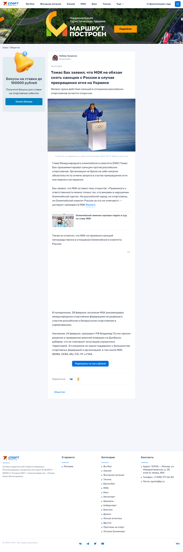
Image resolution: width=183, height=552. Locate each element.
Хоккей (71, 4)
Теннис (107, 4)
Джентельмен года (160, 4)
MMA (83, 4)
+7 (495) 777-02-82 (164, 477)
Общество (15, 48)
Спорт (5, 48)
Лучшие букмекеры (114, 531)
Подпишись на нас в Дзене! (90, 363)
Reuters (90, 204)
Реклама (68, 466)
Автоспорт (109, 496)
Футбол (30, 4)
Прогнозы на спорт (113, 527)
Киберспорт (110, 505)
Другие (107, 522)
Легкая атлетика (112, 518)
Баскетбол (109, 483)
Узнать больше (24, 101)
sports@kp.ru (158, 481)
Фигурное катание (50, 4)
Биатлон (108, 509)
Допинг (107, 514)
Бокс (94, 4)
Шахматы (108, 501)
